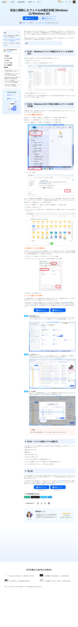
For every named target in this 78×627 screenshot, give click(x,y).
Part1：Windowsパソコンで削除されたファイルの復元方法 (12, 36)
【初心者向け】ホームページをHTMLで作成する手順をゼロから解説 (11, 74)
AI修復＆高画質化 (21, 2)
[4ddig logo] (4, 2)
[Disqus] (39, 543)
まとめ (6, 45)
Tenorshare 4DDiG (65, 302)
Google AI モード (36, 497)
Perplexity (44, 497)
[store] (66, 2)
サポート (39, 2)
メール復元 (6, 60)
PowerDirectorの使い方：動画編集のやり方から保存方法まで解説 (11, 78)
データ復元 (12, 2)
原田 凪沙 (24, 22)
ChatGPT (28, 497)
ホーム (7, 586)
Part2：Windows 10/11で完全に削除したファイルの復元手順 (12, 40)
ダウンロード (61, 1)
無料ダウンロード (32, 18)
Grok (50, 497)
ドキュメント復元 (8, 62)
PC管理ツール (31, 2)
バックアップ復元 (8, 58)
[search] (70, 2)
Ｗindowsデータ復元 (43, 22)
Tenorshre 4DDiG (60, 480)
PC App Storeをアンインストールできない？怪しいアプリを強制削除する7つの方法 (11, 70)
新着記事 (6, 67)
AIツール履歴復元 (8, 65)
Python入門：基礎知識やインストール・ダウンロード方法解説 (11, 81)
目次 (5, 32)
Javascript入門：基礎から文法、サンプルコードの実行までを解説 (11, 85)
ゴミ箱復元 (6, 56)
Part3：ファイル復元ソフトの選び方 (12, 43)
